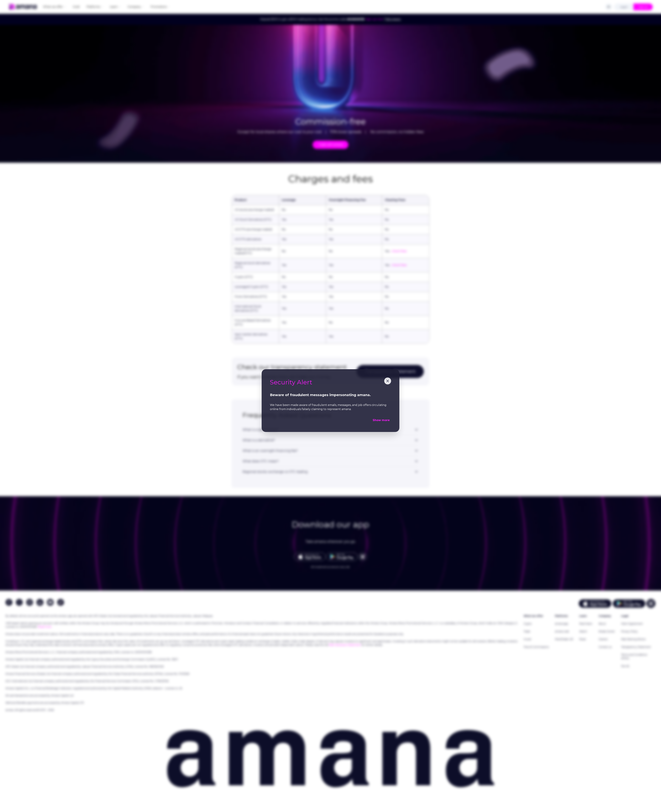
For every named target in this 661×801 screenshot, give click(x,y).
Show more (381, 420)
